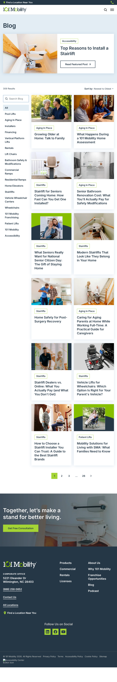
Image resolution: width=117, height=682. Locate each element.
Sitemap (103, 656)
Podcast (93, 590)
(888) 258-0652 (12, 589)
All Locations (10, 604)
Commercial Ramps (12, 171)
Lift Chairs (11, 154)
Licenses (66, 581)
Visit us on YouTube (63, 632)
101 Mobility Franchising (12, 215)
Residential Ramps (15, 179)
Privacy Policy (49, 656)
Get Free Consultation (21, 528)
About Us (94, 562)
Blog (91, 584)
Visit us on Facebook (55, 632)
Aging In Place (13, 119)
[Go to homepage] (15, 9)
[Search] (104, 10)
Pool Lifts (10, 113)
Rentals (9, 147)
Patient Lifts (12, 223)
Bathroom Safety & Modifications (16, 162)
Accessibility (12, 235)
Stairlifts (9, 191)
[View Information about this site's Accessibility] (16, 661)
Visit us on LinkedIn (47, 632)
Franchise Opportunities (97, 576)
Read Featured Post (76, 64)
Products (66, 562)
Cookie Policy (91, 656)
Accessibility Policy (74, 656)
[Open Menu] (112, 10)
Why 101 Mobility (99, 569)
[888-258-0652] (112, 2)
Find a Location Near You (19, 2)
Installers (10, 126)
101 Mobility (12, 229)
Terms (60, 656)
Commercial (68, 569)
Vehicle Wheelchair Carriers (16, 199)
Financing (10, 132)
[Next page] (91, 476)
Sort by (88, 88)
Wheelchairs (12, 207)
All (6, 107)
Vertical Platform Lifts (14, 140)
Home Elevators (14, 185)
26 (83, 475)
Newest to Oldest (102, 88)
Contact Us (9, 597)
